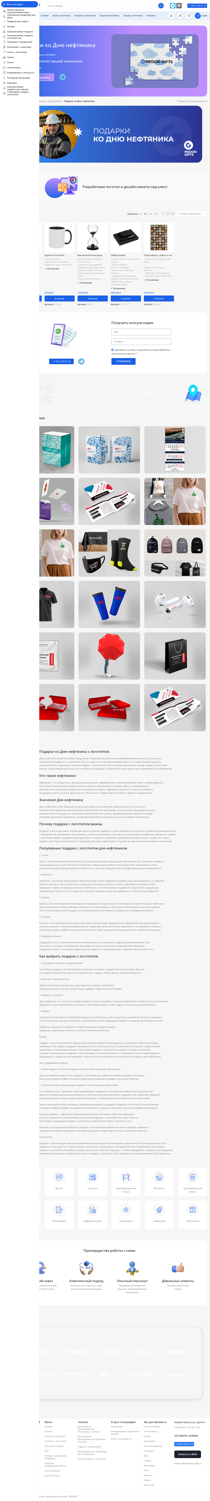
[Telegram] (172, 5)
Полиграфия (117, 1426)
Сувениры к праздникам (48, 101)
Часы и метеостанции (89, 278)
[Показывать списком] (162, 214)
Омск (146, 1470)
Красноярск (149, 1441)
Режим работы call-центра (189, 1422)
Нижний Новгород (153, 1446)
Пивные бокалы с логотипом (92, 1459)
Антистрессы (84, 261)
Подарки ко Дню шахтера (90, 270)
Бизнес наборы (119, 264)
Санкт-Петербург (152, 1426)
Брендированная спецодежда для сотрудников (92, 1452)
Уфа (146, 1455)
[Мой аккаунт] (171, 16)
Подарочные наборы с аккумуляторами (122, 283)
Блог (47, 1451)
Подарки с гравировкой (89, 1446)
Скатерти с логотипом (55, 1441)
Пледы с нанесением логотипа (154, 269)
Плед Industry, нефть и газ (158, 255)
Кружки (56, 259)
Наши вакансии (52, 1470)
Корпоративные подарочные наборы (125, 260)
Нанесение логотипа (55, 1436)
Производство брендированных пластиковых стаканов (89, 1429)
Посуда (48, 259)
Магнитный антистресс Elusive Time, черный (90, 257)
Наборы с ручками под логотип (122, 271)
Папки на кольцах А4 (121, 1438)
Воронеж (148, 1475)
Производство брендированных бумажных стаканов (91, 1439)
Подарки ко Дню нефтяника (58, 264)
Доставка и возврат (54, 1446)
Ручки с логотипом (120, 267)
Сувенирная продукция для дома (91, 274)
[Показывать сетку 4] (172, 214)
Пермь (147, 1480)
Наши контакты (52, 1475)
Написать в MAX (187, 1454)
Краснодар (149, 1465)
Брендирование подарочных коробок (125, 1432)
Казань (147, 1436)
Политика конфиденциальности (55, 1464)
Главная (49, 1426)
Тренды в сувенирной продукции (55, 1457)
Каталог (48, 1431)
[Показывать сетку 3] (167, 214)
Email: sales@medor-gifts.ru (188, 1463)
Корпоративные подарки (90, 259)
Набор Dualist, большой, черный (120, 257)
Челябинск (149, 1451)
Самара (147, 1460)
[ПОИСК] (161, 5)
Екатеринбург (150, 1431)
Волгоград (149, 1485)
